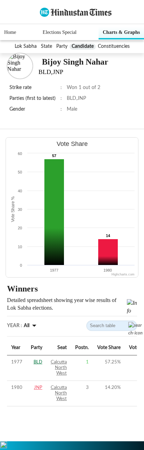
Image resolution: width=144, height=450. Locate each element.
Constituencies (114, 46)
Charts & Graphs (121, 32)
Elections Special (60, 32)
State (46, 46)
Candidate (83, 46)
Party (61, 46)
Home (10, 32)
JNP (38, 387)
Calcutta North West (59, 368)
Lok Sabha (26, 46)
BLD (38, 362)
